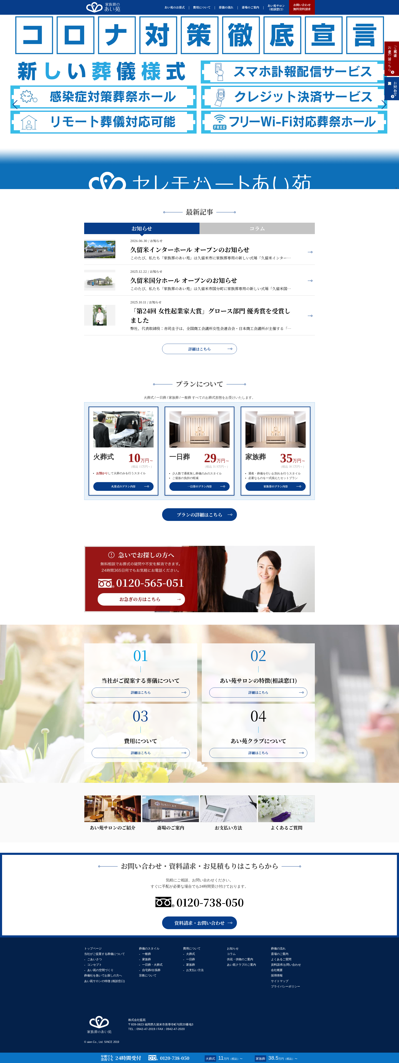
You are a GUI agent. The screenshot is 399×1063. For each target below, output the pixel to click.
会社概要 (277, 970)
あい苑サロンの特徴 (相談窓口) (104, 981)
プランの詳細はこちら (199, 514)
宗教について (147, 975)
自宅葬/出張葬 (151, 970)
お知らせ (142, 228)
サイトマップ (279, 981)
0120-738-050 (210, 901)
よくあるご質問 (281, 959)
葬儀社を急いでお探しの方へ (103, 975)
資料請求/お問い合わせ (286, 964)
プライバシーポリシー (285, 986)
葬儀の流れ (226, 7)
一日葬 (190, 959)
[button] (384, 104)
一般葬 (146, 953)
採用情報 (277, 975)
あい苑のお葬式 (174, 7)
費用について (202, 7)
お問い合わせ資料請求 (302, 7)
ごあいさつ (94, 959)
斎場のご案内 (250, 7)
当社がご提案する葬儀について (104, 953)
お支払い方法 (195, 970)
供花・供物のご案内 (240, 959)
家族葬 (146, 959)
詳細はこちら (199, 349)
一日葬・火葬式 (152, 964)
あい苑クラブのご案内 (241, 964)
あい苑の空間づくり (100, 970)
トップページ (93, 948)
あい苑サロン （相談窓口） (276, 7)
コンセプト (94, 964)
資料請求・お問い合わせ (199, 923)
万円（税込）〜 (224, 1058)
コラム (257, 228)
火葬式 (190, 953)
